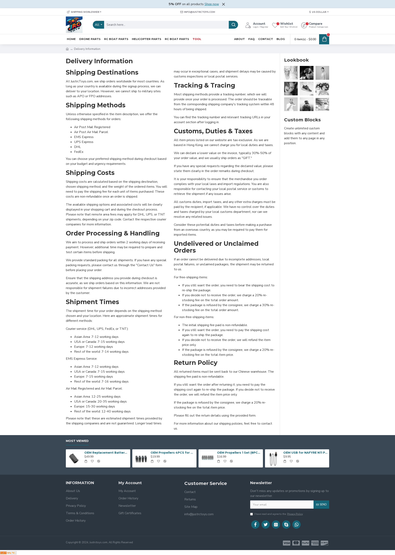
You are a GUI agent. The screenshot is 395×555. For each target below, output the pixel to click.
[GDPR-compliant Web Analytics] (8, 552)
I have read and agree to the (278, 514)
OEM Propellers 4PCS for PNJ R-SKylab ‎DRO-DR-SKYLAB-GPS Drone (173, 452)
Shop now (211, 4)
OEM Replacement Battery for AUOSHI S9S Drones (106, 452)
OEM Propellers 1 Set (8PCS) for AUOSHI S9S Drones (239, 452)
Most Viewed (77, 441)
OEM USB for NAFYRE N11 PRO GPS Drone (305, 452)
